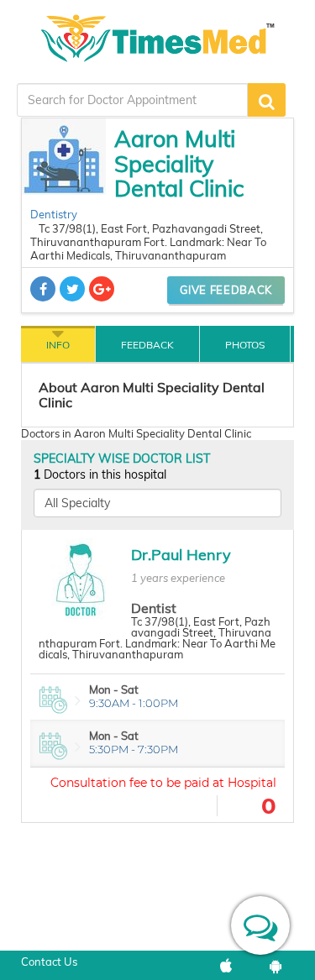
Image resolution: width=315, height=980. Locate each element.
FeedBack (147, 344)
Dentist (153, 608)
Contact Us (49, 961)
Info (58, 344)
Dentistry (53, 214)
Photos (245, 344)
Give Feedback (226, 289)
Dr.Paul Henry (181, 554)
